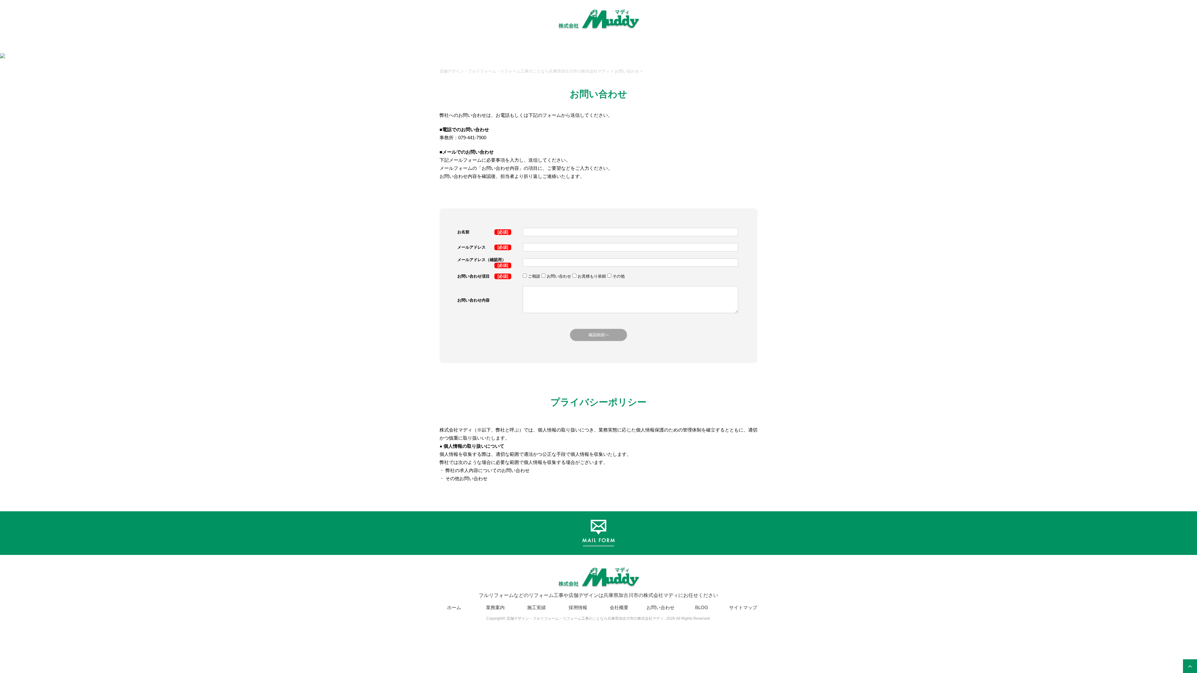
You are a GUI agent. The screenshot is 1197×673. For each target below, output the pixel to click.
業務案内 (495, 607)
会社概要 (619, 607)
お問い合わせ (661, 607)
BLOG (701, 607)
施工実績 (536, 607)
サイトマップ (743, 607)
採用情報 (578, 607)
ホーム (454, 607)
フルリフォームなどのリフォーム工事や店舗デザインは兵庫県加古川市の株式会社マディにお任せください (598, 595)
